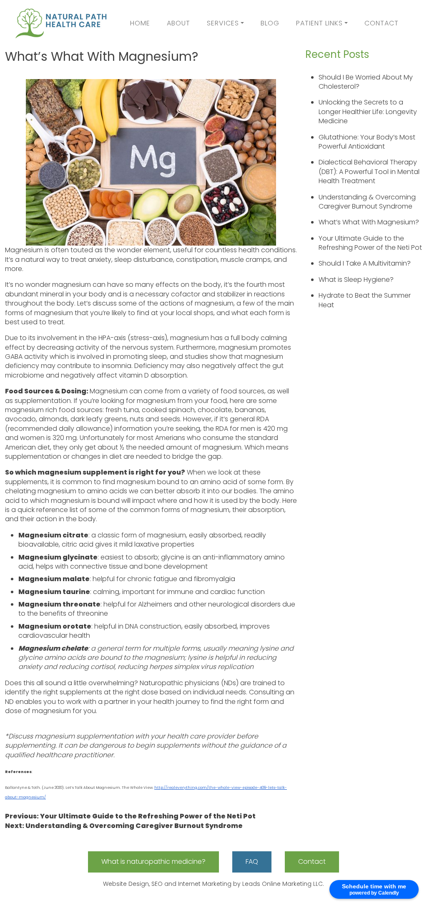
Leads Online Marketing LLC (282, 884)
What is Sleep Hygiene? (356, 279)
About (178, 23)
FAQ (252, 861)
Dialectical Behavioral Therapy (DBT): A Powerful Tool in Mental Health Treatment (369, 171)
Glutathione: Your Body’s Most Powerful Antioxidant (367, 141)
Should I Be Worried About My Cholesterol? (366, 81)
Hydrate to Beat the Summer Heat (365, 300)
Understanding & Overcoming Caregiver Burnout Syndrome (367, 201)
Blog (270, 23)
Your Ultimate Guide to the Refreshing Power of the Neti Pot (370, 243)
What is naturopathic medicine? (153, 861)
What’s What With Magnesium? (369, 222)
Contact (381, 23)
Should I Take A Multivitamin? (365, 263)
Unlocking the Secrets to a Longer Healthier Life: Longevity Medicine (368, 111)
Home (140, 23)
